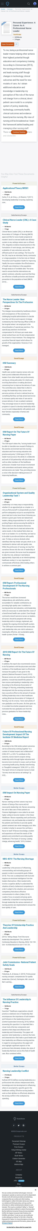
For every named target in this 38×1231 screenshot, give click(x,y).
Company (19, 1175)
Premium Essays (19, 1144)
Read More (19, 207)
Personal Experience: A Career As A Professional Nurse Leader (24, 27)
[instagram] (24, 1127)
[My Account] (35, 4)
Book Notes (19, 1156)
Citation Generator (18, 1159)
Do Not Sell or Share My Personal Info (19, 1227)
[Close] (35, 1190)
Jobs (15, 1181)
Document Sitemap (19, 1141)
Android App (18, 1164)
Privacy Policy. (7, 1223)
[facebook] (14, 1127)
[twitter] (19, 1127)
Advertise (18, 1178)
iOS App (19, 1161)
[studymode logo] (13, 3)
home (3, 9)
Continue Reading (19, 132)
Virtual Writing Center (18, 1150)
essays (10, 9)
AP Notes (18, 1153)
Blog (18, 1184)
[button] (2, 3)
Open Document (7, 44)
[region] (19, 1209)
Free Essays (18, 1147)
